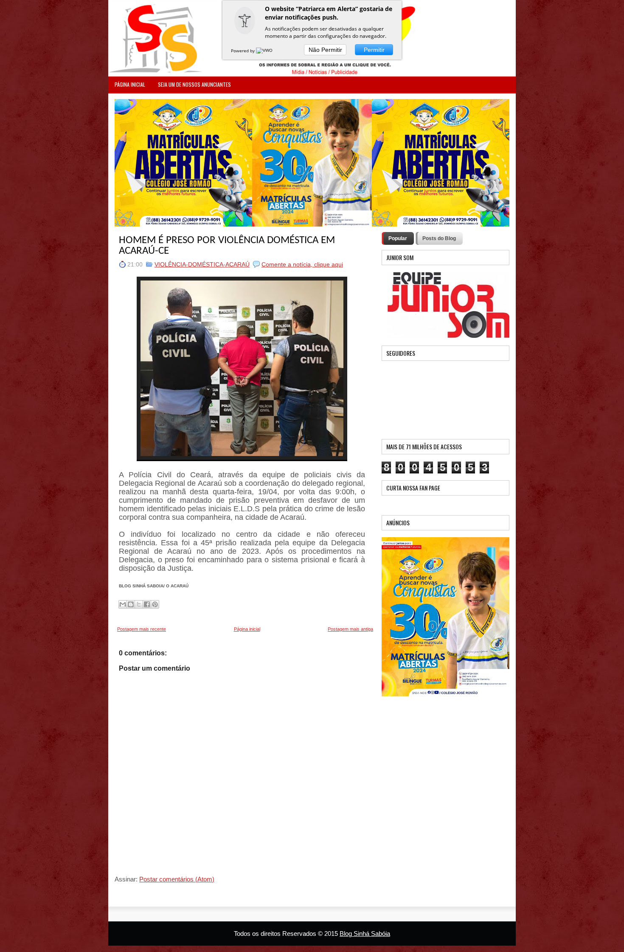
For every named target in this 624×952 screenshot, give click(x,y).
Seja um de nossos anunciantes (194, 84)
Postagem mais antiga (350, 629)
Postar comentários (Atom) (176, 879)
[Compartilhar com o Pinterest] (155, 604)
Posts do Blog (439, 238)
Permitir (374, 49)
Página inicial (247, 629)
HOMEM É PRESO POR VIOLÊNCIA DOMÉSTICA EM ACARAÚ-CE (227, 245)
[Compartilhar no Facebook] (147, 604)
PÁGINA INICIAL (130, 84)
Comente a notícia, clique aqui (302, 264)
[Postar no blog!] (130, 604)
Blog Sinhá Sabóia (365, 933)
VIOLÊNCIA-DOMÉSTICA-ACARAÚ (202, 264)
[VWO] (265, 51)
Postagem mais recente (141, 629)
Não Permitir (325, 49)
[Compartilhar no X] (139, 604)
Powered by (243, 51)
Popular (397, 238)
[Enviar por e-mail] (122, 604)
